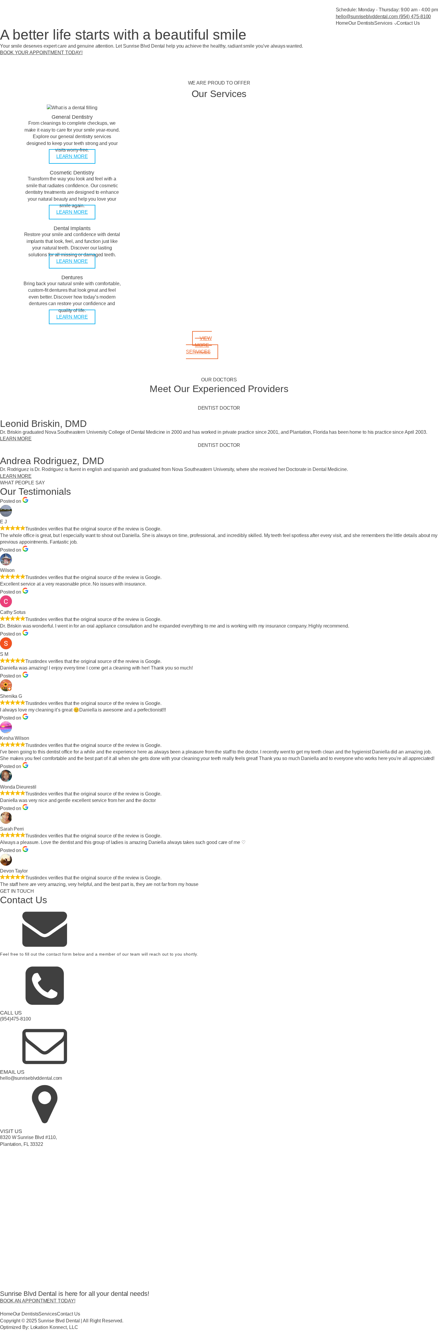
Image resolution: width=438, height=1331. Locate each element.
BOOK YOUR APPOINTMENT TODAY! (41, 52)
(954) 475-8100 (414, 16)
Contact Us (408, 23)
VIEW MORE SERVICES (199, 345)
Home (342, 23)
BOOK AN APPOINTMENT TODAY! (37, 1300)
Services (383, 23)
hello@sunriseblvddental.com (367, 16)
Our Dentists (361, 23)
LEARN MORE (72, 156)
